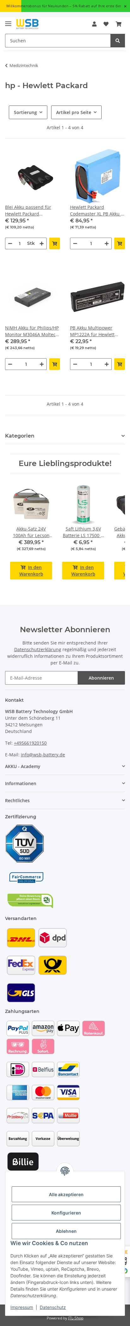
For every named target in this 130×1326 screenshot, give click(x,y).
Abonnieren (101, 678)
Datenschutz (53, 1307)
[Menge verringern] (10, 243)
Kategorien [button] (19, 436)
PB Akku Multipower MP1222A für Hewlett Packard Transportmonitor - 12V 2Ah (94, 331)
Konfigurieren (66, 1212)
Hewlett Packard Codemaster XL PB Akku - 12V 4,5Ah (96, 210)
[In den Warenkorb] (54, 243)
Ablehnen (66, 1231)
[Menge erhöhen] (41, 243)
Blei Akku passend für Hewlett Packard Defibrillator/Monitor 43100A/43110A (28, 210)
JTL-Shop (75, 1318)
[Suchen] (117, 40)
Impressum (21, 1307)
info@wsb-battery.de (43, 755)
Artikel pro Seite (73, 112)
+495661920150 (30, 743)
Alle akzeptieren (66, 1194)
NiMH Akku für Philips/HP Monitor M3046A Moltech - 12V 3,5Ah (32, 331)
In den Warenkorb (31, 570)
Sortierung (25, 112)
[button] (94, 24)
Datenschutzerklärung (37, 649)
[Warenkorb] (118, 24)
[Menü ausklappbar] (8, 21)
